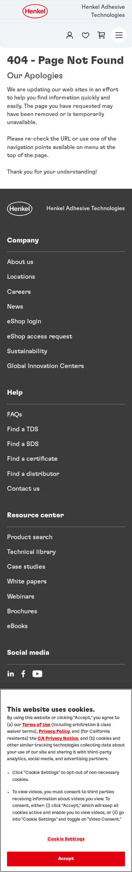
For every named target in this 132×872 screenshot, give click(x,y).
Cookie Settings (66, 839)
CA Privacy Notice (58, 738)
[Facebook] (23, 673)
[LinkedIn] (10, 673)
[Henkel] (19, 209)
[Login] (69, 35)
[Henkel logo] (36, 11)
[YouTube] (37, 673)
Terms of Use (36, 725)
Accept (66, 859)
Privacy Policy (54, 731)
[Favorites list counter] (86, 35)
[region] (66, 780)
